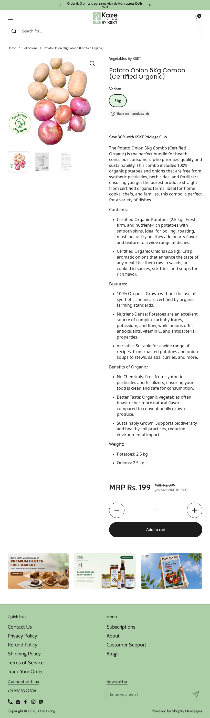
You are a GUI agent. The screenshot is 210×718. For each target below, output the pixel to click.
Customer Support (126, 645)
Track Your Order (25, 671)
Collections (30, 48)
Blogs (112, 654)
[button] (197, 18)
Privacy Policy (22, 636)
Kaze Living (46, 711)
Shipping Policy (24, 654)
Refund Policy (22, 645)
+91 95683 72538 (22, 691)
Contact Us (20, 627)
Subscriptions (121, 627)
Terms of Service (26, 662)
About (113, 636)
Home (12, 48)
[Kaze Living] (105, 18)
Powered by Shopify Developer (177, 711)
